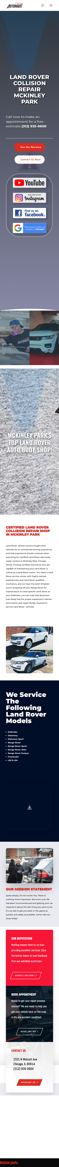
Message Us (28, 1082)
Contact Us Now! (31, 159)
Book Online (28, 1031)
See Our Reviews (30, 147)
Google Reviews (25, 975)
